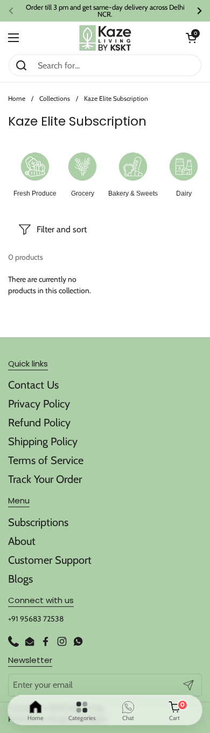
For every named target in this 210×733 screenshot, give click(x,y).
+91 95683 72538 (36, 619)
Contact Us (33, 384)
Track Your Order (45, 479)
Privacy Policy (39, 403)
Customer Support (50, 560)
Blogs (20, 578)
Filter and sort (62, 229)
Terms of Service (45, 460)
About (22, 541)
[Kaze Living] (105, 38)
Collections (54, 98)
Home (16, 98)
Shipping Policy (43, 441)
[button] (191, 38)
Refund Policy (39, 422)
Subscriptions (38, 522)
